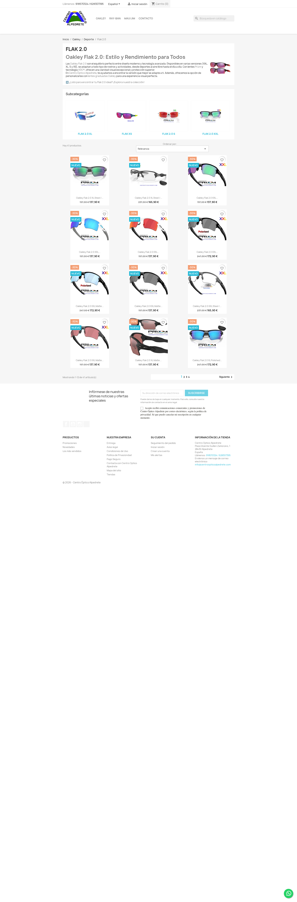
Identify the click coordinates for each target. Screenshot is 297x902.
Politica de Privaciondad (119, 455)
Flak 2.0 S (168, 134)
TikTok (86, 424)
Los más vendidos (72, 451)
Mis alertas (156, 455)
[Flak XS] (127, 115)
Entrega (111, 443)
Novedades (69, 447)
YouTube (73, 424)
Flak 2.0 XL (85, 134)
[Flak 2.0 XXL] (210, 115)
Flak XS (127, 134)
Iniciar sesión (158, 447)
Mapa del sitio (114, 470)
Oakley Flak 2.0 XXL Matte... (90, 306)
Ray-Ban (115, 18)
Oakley (101, 18)
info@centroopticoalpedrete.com (213, 464)
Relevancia (172, 149)
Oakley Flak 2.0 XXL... (207, 197)
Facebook (66, 424)
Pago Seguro (114, 459)
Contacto (146, 18)
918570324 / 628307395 (89, 4)
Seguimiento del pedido (163, 443)
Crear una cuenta (160, 451)
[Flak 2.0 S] (168, 115)
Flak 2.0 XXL (210, 134)
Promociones (70, 443)
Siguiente (226, 377)
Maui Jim (129, 18)
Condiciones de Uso (117, 451)
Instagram (80, 424)
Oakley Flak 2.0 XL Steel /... (89, 197)
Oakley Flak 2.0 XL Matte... (148, 360)
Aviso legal (112, 447)
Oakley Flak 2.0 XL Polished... (207, 360)
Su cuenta (158, 437)
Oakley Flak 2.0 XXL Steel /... (207, 306)
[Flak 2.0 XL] (85, 115)
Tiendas (111, 474)
